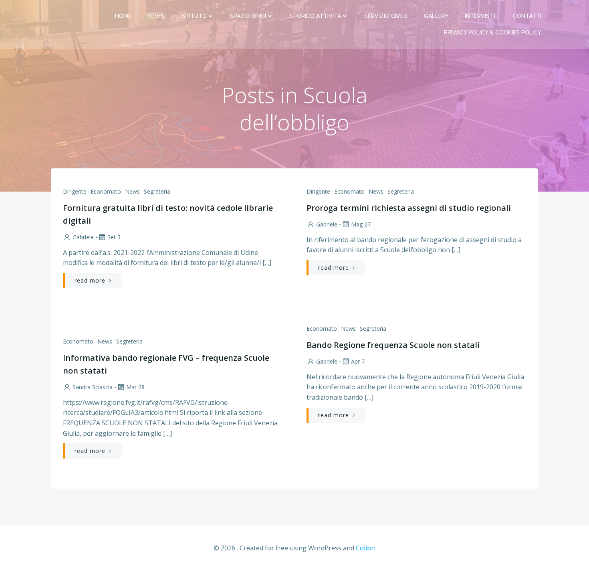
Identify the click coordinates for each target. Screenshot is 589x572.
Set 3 (114, 237)
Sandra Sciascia (93, 387)
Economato (106, 191)
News (155, 16)
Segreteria (157, 191)
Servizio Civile (386, 16)
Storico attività (315, 16)
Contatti (527, 16)
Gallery (436, 16)
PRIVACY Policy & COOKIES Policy (492, 32)
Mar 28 (135, 387)
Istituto (193, 16)
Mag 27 (361, 224)
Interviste (481, 16)
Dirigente (75, 191)
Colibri (365, 548)
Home (123, 16)
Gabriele (83, 237)
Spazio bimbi (248, 16)
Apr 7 (358, 361)
